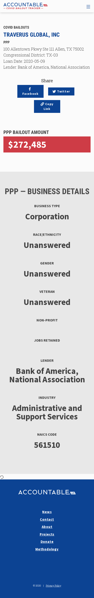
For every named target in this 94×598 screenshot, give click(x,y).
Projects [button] (47, 534)
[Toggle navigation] (88, 6)
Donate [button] (47, 541)
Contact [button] (47, 519)
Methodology (47, 549)
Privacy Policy (53, 585)
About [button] (47, 527)
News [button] (47, 512)
